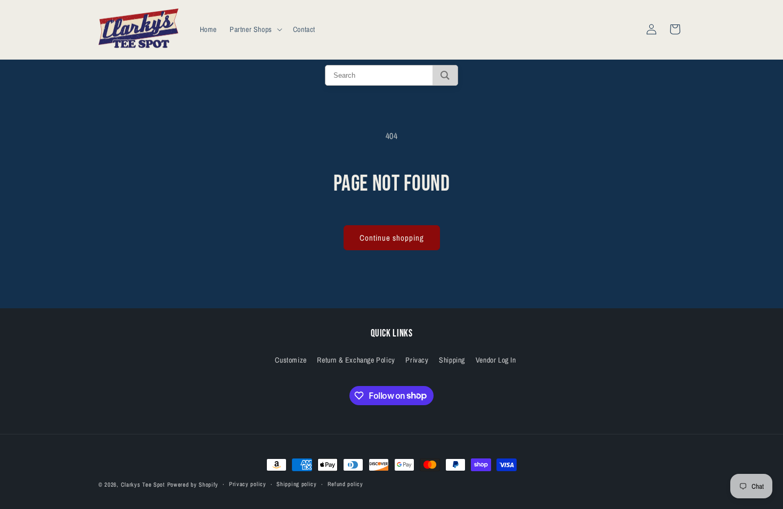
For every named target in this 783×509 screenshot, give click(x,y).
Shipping (452, 360)
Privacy (416, 360)
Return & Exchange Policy (356, 360)
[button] (255, 29)
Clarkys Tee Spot (143, 484)
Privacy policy (247, 484)
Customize (290, 360)
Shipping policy (296, 484)
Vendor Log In (496, 360)
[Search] (445, 75)
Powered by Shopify (193, 484)
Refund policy (345, 484)
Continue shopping (392, 237)
